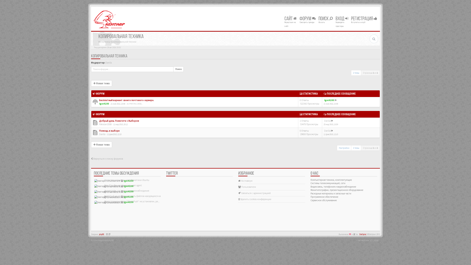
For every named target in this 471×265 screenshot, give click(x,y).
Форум (306, 19)
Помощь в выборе (109, 130)
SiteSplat (362, 234)
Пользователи (248, 186)
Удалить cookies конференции (255, 199)
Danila (109, 62)
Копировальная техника (109, 56)
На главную (246, 180)
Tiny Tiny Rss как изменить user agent (123, 185)
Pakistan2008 (105, 124)
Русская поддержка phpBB (102, 240)
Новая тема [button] (102, 83)
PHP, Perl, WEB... (135, 104)
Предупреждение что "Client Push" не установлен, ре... (132, 201)
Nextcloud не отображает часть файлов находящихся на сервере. (137, 196)
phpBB (101, 234)
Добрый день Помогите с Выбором (119, 120)
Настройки (344, 147)
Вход (340, 19)
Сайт (288, 19)
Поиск (323, 19)
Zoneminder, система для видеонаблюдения (126, 190)
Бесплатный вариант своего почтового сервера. (126, 100)
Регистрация (362, 19)
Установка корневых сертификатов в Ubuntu (126, 180)
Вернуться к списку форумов (108, 158)
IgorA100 (104, 103)
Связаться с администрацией (255, 193)
